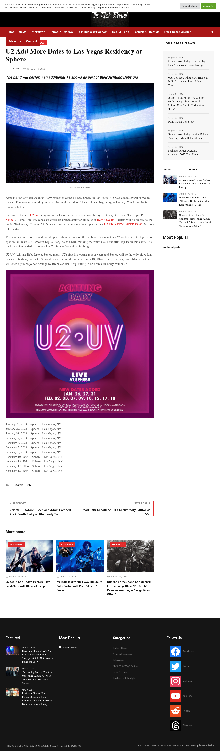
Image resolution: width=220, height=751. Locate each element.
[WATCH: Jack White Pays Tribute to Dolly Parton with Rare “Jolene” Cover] (80, 556)
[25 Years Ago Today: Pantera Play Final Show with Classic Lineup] (29, 556)
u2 (29, 485)
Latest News (120, 648)
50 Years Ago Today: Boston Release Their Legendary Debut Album (188, 136)
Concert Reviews (122, 654)
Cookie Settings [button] (189, 6)
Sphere (19, 485)
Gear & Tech (120, 672)
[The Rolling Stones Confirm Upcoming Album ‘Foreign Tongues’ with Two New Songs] (12, 671)
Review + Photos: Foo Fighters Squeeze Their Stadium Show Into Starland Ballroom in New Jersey (37, 698)
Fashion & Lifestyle (124, 678)
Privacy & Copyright (17, 746)
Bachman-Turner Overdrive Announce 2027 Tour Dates (183, 152)
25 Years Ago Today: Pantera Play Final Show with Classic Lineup (28, 584)
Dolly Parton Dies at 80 (181, 121)
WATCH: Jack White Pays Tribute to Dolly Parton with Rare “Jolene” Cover (79, 586)
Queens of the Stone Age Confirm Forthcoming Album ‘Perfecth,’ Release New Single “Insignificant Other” (129, 588)
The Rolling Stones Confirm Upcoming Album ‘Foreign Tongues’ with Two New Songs (37, 677)
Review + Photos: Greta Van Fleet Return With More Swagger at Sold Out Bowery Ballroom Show (37, 656)
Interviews (118, 660)
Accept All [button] (208, 6)
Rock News (16, 544)
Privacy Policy (206, 745)
